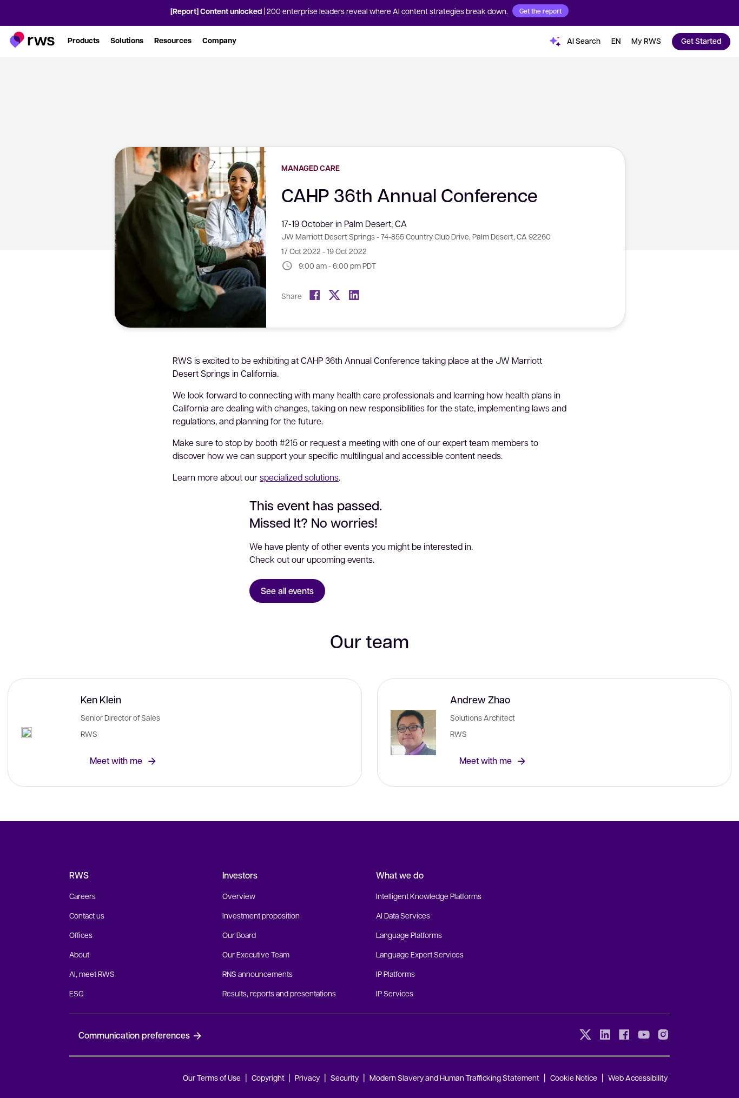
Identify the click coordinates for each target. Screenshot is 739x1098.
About (79, 954)
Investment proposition (261, 915)
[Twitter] (334, 295)
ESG (76, 993)
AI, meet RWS (92, 974)
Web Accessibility (638, 1077)
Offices (81, 935)
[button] (32, 39)
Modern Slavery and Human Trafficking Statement (454, 1077)
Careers (82, 896)
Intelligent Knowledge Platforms (428, 896)
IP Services (394, 993)
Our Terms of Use (212, 1077)
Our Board (239, 935)
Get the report (540, 10)
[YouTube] (643, 1034)
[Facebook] (314, 295)
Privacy (307, 1077)
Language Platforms (409, 935)
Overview (238, 896)
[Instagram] (663, 1034)
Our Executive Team (255, 954)
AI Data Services (403, 915)
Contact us (86, 915)
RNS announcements (257, 974)
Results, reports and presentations (279, 993)
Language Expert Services (420, 954)
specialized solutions (299, 477)
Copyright (269, 1077)
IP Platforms (395, 974)
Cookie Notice (573, 1077)
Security (345, 1077)
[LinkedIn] (353, 295)
